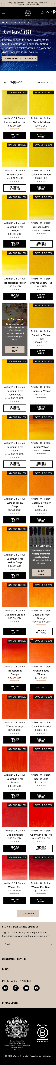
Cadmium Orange (15, 614)
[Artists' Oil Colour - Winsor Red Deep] (41, 867)
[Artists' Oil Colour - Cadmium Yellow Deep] (41, 483)
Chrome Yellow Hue (41, 282)
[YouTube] (26, 988)
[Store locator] (47, 13)
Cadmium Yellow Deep (41, 504)
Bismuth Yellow (41, 122)
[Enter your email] (51, 944)
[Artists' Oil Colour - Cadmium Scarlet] (41, 706)
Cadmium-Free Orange (41, 616)
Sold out (36, 641)
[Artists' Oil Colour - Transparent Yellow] (14, 263)
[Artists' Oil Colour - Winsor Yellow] (41, 207)
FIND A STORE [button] (10, 1002)
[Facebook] (5, 988)
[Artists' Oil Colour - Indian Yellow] (41, 427)
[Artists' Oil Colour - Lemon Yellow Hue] (14, 102)
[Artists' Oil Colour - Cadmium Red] (14, 815)
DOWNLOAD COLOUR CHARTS (20, 58)
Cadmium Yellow (41, 391)
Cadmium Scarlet (41, 726)
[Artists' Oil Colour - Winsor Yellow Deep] (14, 483)
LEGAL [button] (6, 969)
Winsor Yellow (41, 226)
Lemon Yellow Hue (14, 122)
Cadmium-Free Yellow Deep (14, 560)
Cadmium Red (15, 834)
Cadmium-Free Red (41, 834)
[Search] (42, 13)
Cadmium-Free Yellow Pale (14, 393)
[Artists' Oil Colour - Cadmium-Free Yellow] (14, 427)
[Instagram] (16, 988)
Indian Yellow (41, 446)
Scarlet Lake (41, 778)
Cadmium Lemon (41, 174)
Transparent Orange (15, 672)
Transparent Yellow (15, 282)
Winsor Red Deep (41, 887)
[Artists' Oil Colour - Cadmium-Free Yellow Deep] (14, 539)
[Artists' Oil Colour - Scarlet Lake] (41, 759)
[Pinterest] (37, 988)
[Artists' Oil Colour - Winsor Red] (14, 867)
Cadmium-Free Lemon (14, 228)
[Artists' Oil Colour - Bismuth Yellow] (41, 102)
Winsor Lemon (15, 174)
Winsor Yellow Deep (15, 504)
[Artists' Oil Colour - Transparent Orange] (14, 650)
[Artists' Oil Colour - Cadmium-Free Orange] (41, 594)
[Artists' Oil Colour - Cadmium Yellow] (41, 371)
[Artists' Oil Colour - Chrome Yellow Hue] (41, 263)
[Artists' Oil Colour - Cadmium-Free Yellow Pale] (14, 371)
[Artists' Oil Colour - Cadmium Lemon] (41, 154)
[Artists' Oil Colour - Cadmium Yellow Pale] (41, 315)
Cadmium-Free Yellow (14, 448)
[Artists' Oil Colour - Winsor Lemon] (14, 154)
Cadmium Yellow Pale (41, 337)
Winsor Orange (14, 726)
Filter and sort (16, 83)
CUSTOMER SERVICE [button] (14, 959)
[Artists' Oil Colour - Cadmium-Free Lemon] (14, 207)
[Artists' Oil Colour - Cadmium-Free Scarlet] (14, 759)
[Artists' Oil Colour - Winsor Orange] (14, 706)
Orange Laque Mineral (41, 672)
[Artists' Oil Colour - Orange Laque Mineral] (41, 650)
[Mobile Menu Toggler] (3, 12)
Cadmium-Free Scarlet (14, 780)
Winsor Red (14, 887)
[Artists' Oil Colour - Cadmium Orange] (14, 594)
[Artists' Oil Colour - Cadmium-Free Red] (41, 815)
